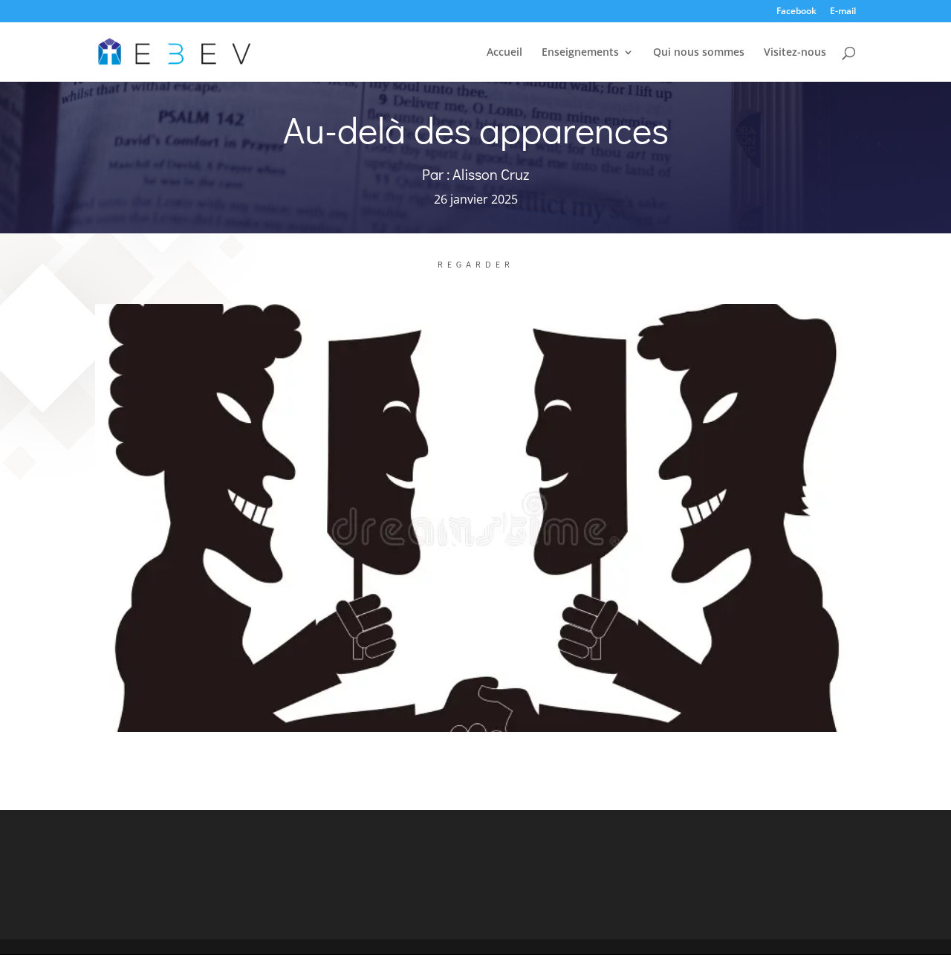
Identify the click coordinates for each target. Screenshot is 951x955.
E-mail (843, 12)
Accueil (504, 53)
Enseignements (580, 53)
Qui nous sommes (698, 53)
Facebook (796, 12)
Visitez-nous (795, 53)
